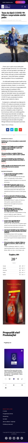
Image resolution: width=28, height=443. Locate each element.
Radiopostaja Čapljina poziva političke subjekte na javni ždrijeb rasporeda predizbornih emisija (12, 148)
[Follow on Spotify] (14, 438)
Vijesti (19, 20)
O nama (5, 411)
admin (4, 20)
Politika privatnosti (8, 424)
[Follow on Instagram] (10, 438)
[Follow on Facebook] (6, 438)
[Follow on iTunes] (18, 438)
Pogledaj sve (7, 342)
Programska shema (8, 413)
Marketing (5, 416)
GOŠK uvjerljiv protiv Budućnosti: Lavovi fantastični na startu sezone (13, 166)
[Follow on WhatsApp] (21, 438)
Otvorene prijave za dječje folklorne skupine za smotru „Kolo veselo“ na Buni (13, 154)
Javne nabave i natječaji (9, 421)
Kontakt (5, 419)
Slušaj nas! (20, 2)
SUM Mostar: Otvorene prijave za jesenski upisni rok (13, 141)
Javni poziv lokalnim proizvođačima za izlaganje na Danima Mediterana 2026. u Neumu (13, 160)
